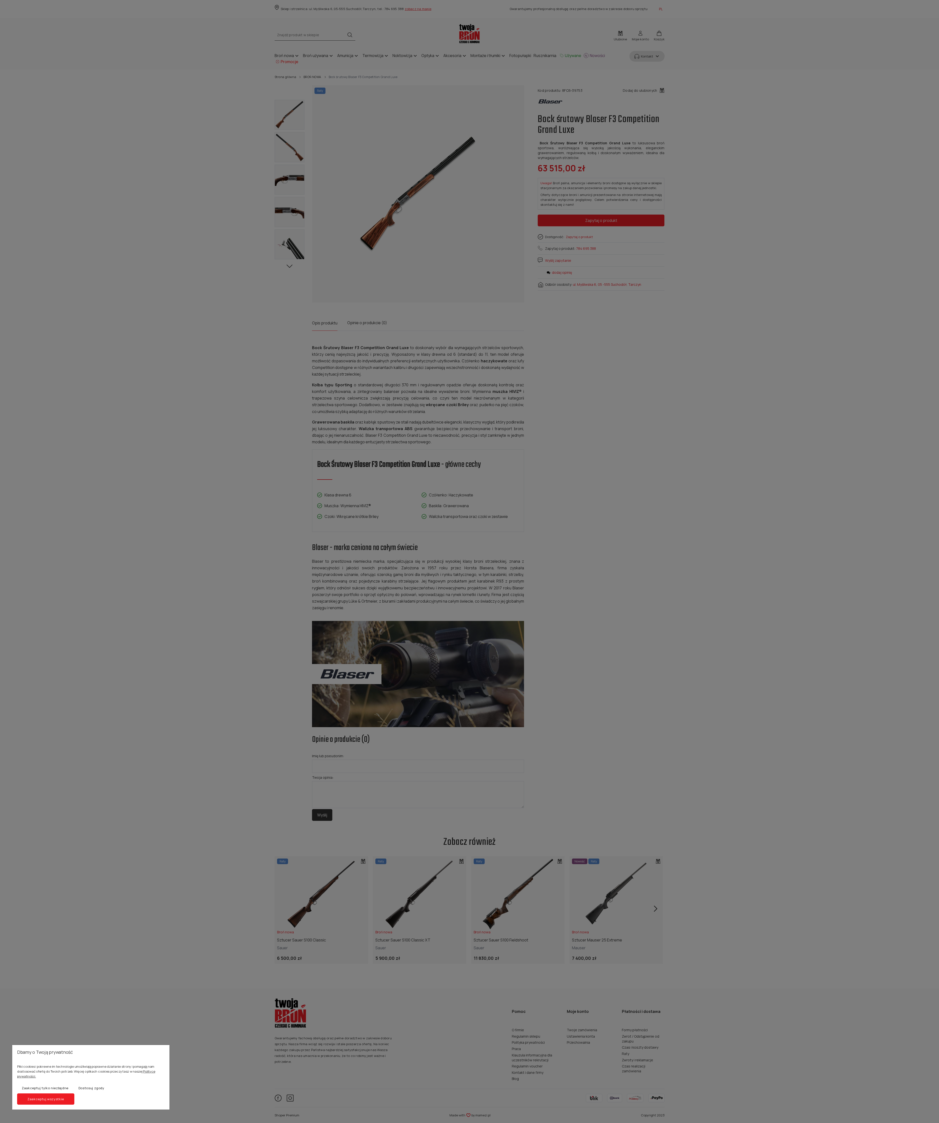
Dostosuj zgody (91, 1088)
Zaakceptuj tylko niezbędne (45, 1088)
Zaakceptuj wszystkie (45, 1099)
